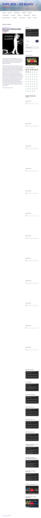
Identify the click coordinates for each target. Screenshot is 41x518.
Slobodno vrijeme (27, 15)
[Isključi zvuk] (35, 63)
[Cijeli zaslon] (37, 63)
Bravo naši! (9, 12)
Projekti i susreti (22, 17)
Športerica (34, 15)
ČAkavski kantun (17, 12)
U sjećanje (29, 17)
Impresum (4, 12)
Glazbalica (30, 12)
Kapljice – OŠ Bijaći (17, 4)
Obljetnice (19, 15)
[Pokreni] (26, 63)
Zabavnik (34, 17)
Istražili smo (13, 15)
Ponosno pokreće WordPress (6, 515)
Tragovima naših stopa (6, 17)
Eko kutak (23, 12)
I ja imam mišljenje (5, 15)
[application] (32, 32)
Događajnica (14, 17)
